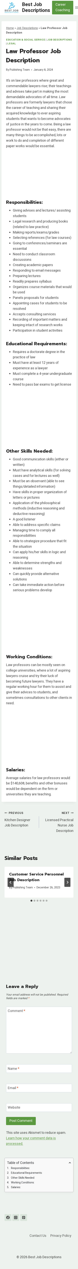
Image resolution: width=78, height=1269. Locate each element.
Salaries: (16, 1187)
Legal (11, 43)
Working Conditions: (22, 1183)
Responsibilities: (20, 1168)
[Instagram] (15, 1217)
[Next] (67, 882)
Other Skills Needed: (23, 1178)
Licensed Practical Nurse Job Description (59, 822)
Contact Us (38, 1235)
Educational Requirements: (26, 1173)
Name (13, 1069)
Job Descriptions (27, 28)
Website (14, 1107)
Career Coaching (62, 7)
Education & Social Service (25, 39)
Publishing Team (20, 70)
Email (13, 1088)
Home (10, 28)
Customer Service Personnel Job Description (36, 877)
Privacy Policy (60, 1235)
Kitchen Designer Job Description (17, 819)
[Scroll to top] (68, 1257)
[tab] (31, 901)
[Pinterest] (23, 1217)
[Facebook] (8, 1217)
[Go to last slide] (11, 882)
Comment (16, 1011)
